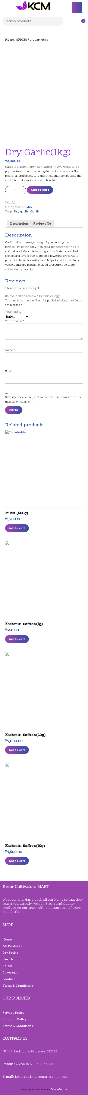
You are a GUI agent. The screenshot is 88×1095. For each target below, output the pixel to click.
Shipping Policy (15, 1019)
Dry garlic (21, 211)
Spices (7, 965)
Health (8, 959)
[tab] (77, 7)
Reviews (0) (42, 223)
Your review (14, 321)
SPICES (21, 39)
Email (9, 372)
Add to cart (40, 190)
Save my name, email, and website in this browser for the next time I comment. (43, 399)
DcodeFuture (59, 1089)
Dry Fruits (10, 952)
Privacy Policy (14, 1012)
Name (10, 350)
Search (59, 20)
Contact (9, 979)
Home (9, 39)
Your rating (14, 312)
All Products (12, 946)
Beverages (10, 972)
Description (19, 223)
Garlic (35, 211)
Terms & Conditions (18, 985)
